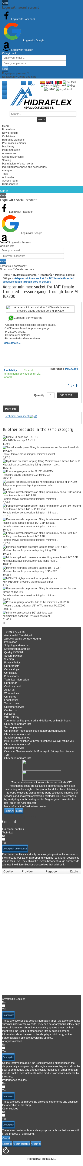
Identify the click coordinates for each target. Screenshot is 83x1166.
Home (4, 83)
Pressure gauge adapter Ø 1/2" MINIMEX (26, 474)
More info (11, 409)
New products (10, 132)
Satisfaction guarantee (17, 648)
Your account (23, 83)
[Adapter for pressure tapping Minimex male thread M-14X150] (40, 481)
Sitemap (9, 659)
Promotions (8, 129)
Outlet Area (8, 136)
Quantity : (40, 395)
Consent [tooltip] (9, 821)
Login (5, 69)
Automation (8, 177)
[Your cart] (30, 83)
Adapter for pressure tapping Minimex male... (28, 485)
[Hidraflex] (41, 98)
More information (14, 806)
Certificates (10, 672)
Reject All (9, 811)
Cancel (6, 1138)
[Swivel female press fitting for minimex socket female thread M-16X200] (42, 448)
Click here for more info (17, 724)
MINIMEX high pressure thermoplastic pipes (28, 581)
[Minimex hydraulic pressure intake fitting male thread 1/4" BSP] (40, 557)
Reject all (7, 1144)
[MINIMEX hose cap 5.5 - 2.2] (20, 436)
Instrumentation (11, 149)
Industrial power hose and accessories (24, 167)
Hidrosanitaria (10, 184)
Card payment (12, 686)
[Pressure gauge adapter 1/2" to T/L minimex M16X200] (36, 602)
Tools (5, 173)
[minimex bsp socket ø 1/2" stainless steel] (28, 612)
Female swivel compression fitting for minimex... (30, 498)
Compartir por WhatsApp (28, 317)
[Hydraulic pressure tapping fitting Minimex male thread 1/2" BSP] (41, 460)
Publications (11, 676)
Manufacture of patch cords (17, 163)
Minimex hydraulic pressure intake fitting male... (30, 560)
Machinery (8, 146)
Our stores (10, 696)
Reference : (57, 368)
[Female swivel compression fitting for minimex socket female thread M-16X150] (42, 590)
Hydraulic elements (13, 139)
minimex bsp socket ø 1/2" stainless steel (26, 616)
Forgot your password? (15, 73)
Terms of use (11, 703)
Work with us (11, 693)
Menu (5, 126)
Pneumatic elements (14, 143)
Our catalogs (11, 669)
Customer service (14, 706)
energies (7, 170)
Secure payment (13, 655)
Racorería (46, 274)
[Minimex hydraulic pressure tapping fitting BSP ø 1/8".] (35, 546)
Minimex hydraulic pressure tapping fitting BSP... (30, 550)
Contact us (4, 88)
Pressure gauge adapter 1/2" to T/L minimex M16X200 (34, 605)
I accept (19, 811)
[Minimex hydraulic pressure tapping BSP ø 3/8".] (32, 567)
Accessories (9, 153)
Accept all (36, 1144)
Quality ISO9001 (13, 652)
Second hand (10, 180)
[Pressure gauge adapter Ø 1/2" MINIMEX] (28, 471)
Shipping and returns (16, 645)
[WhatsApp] (4, 92)
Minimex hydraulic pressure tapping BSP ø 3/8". (30, 571)
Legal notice (11, 700)
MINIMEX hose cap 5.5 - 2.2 (19, 440)
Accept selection (21, 1144)
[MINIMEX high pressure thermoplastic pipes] (30, 578)
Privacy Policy (12, 662)
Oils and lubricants (13, 156)
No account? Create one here (19, 76)
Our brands (10, 683)
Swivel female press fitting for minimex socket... (30, 454)
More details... (12, 343)
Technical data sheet (17, 416)
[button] (15, 849)
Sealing (6, 160)
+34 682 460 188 (4, 97)
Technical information (16, 679)
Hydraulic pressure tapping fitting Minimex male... (31, 464)
